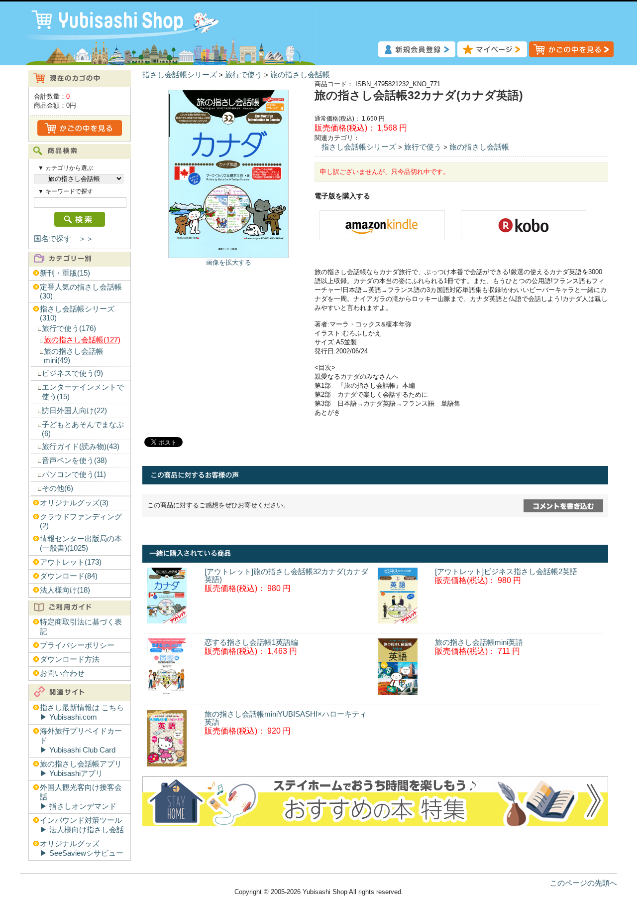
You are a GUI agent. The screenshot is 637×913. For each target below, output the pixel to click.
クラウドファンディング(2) (81, 521)
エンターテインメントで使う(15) (83, 392)
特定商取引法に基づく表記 (81, 626)
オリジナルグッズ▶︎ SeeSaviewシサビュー (81, 848)
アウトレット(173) (71, 562)
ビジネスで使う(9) (72, 373)
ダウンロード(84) (69, 576)
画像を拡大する (228, 262)
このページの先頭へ (583, 883)
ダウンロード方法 (70, 659)
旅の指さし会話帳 (300, 75)
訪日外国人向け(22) (74, 411)
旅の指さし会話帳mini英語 (479, 642)
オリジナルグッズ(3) (74, 503)
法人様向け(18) (65, 590)
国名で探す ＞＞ (64, 239)
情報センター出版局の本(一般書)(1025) (81, 543)
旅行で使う (243, 75)
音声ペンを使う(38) (74, 460)
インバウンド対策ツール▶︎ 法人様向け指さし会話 (82, 825)
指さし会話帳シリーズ (179, 75)
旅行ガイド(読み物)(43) (80, 447)
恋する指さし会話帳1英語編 (251, 642)
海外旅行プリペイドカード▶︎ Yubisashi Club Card (81, 740)
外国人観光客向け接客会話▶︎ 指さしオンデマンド (81, 796)
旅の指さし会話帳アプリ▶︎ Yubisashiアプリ (81, 768)
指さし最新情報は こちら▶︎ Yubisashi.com (82, 712)
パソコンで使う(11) (74, 474)
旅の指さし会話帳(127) (82, 340)
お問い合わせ (62, 673)
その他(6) (57, 488)
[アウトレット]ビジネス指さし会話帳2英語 (506, 572)
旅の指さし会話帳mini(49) (74, 355)
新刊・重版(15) (65, 273)
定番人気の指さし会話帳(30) (81, 291)
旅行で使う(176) (69, 328)
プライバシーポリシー (77, 645)
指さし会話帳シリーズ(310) (77, 313)
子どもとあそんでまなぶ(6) (83, 429)
